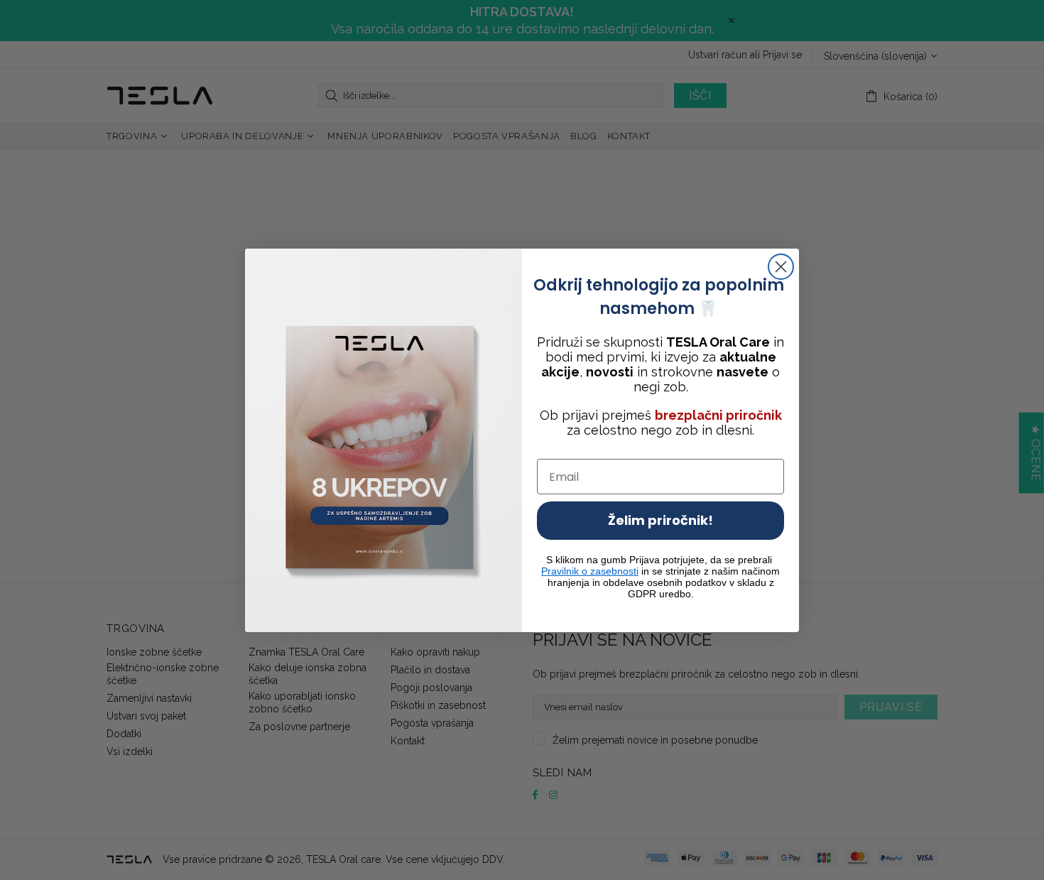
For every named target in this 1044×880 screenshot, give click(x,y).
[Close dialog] (780, 266)
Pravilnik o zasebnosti (589, 571)
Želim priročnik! (660, 520)
